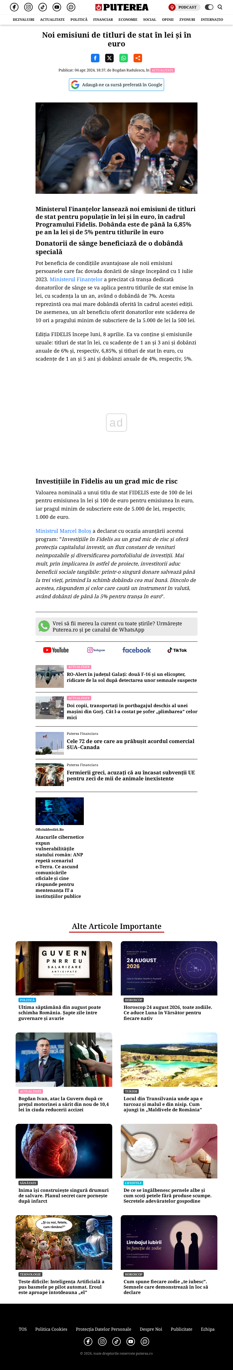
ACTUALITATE (52, 19)
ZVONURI (187, 19)
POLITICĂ (79, 19)
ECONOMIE (128, 19)
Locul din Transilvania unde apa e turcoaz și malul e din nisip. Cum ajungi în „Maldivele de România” (163, 1104)
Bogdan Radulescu (128, 70)
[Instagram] (28, 7)
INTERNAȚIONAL (215, 19)
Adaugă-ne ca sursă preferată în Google (122, 84)
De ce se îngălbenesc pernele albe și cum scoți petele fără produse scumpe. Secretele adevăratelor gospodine (168, 1196)
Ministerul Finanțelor (77, 279)
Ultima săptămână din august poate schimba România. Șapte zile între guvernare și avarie (59, 1013)
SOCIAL (149, 19)
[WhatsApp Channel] (71, 7)
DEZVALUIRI (23, 19)
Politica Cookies (51, 1329)
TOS (23, 1329)
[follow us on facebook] (136, 650)
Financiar (103, 19)
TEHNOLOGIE (30, 1274)
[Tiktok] (42, 7)
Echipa (208, 1329)
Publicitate (181, 1329)
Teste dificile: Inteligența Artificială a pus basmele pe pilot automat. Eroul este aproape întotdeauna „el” (61, 1287)
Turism (131, 1091)
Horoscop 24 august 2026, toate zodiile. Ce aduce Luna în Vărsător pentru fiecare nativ (168, 1013)
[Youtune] (57, 7)
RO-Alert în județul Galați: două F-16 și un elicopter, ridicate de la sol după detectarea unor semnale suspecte (132, 677)
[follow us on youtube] (56, 650)
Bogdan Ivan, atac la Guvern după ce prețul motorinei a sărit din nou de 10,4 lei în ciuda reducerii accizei (63, 1104)
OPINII (168, 19)
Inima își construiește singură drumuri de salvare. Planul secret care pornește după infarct (63, 1196)
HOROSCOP (133, 1000)
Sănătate (28, 1183)
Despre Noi (151, 1329)
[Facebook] (14, 7)
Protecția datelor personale (103, 1329)
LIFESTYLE (133, 1183)
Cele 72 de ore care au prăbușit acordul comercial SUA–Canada (130, 744)
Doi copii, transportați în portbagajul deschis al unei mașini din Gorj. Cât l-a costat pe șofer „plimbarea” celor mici (132, 711)
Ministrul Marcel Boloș (63, 530)
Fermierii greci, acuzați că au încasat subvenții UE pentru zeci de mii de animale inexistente (131, 776)
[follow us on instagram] (96, 650)
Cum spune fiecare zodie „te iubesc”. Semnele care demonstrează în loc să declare (166, 1287)
